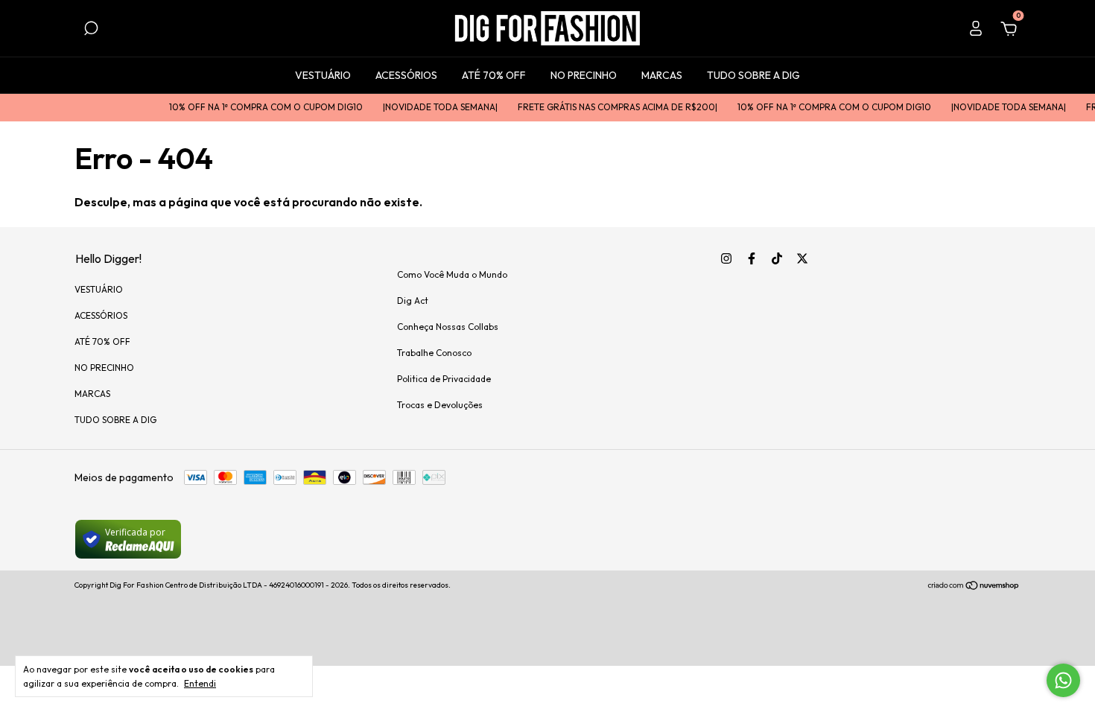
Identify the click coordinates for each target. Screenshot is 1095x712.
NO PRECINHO (583, 75)
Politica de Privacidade (444, 378)
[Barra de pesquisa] (90, 30)
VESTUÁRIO (323, 75)
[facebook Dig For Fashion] (752, 258)
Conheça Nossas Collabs (447, 326)
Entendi (200, 683)
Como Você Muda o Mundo (452, 274)
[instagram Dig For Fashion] (726, 258)
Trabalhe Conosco (434, 352)
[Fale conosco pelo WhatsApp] (1063, 680)
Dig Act (412, 300)
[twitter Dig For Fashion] (802, 258)
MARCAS (661, 75)
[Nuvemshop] (974, 587)
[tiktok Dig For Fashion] (777, 258)
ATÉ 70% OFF (494, 75)
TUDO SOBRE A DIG (753, 75)
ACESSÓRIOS (406, 75)
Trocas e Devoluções (440, 404)
